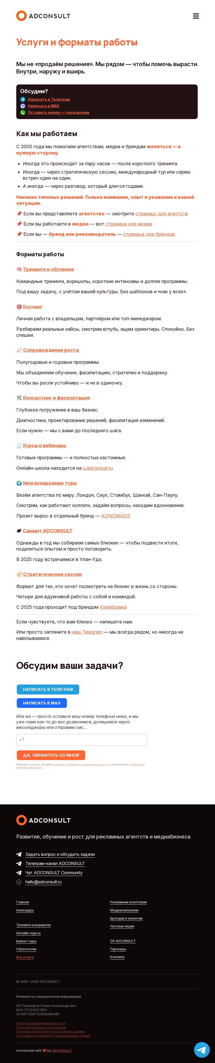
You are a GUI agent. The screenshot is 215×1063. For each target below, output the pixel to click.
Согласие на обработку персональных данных (53, 1036)
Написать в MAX (43, 106)
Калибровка (113, 607)
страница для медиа (128, 224)
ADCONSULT (62, 1051)
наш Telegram (87, 632)
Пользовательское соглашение (41, 1027)
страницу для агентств (161, 213)
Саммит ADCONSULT (48, 530)
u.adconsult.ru (98, 468)
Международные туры (50, 483)
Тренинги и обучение (48, 269)
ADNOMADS (115, 516)
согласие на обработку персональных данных (81, 764)
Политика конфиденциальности (41, 1023)
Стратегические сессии (52, 574)
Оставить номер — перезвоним (58, 112)
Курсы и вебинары (44, 445)
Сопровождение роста (51, 350)
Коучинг (33, 306)
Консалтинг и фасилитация (56, 397)
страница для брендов (149, 234)
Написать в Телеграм (49, 99)
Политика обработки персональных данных (50, 1031)
